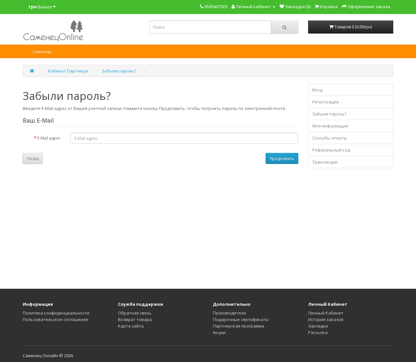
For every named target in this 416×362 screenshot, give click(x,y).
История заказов (326, 319)
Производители (229, 313)
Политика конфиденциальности (56, 313)
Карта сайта (131, 326)
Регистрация (325, 102)
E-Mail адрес (48, 138)
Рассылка (318, 332)
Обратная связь (134, 313)
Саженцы (42, 51)
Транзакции (324, 162)
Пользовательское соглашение (55, 319)
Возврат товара (135, 319)
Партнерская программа (238, 326)
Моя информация (330, 126)
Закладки (318, 326)
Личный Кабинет (326, 313)
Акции (219, 332)
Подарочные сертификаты (241, 319)
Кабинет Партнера (68, 71)
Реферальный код (331, 150)
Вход (317, 90)
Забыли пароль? (119, 71)
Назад (33, 158)
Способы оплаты (329, 138)
